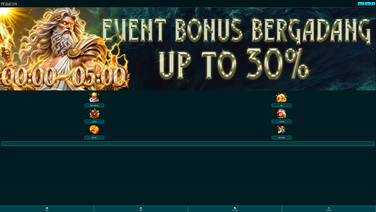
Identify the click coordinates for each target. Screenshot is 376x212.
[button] (3, 49)
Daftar (368, 4)
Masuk (361, 4)
